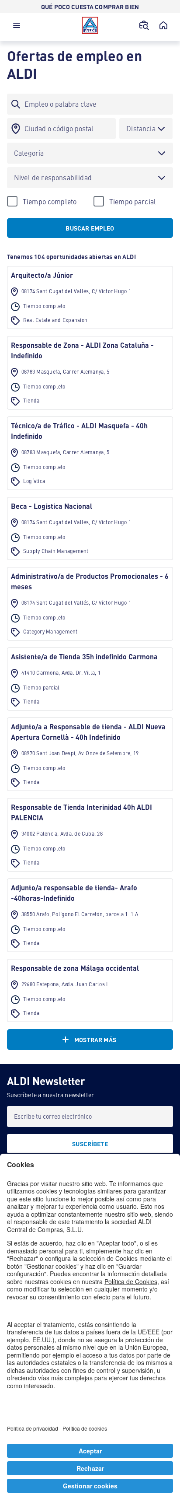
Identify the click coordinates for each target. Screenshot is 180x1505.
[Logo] (90, 25)
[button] (16, 27)
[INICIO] (163, 25)
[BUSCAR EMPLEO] (144, 25)
